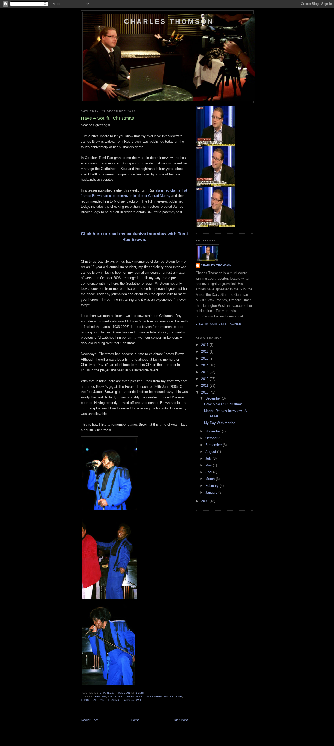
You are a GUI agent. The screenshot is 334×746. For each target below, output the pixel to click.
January (211, 492)
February (212, 486)
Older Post (180, 720)
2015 (205, 358)
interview (153, 696)
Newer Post (89, 720)
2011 (205, 386)
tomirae (115, 700)
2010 (205, 392)
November (213, 431)
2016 (205, 352)
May (209, 465)
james (169, 696)
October (211, 438)
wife (140, 700)
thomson (88, 700)
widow (129, 700)
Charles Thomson (169, 21)
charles (115, 696)
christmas (133, 696)
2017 (205, 345)
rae (179, 696)
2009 (205, 501)
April (209, 472)
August (211, 452)
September (214, 445)
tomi (102, 700)
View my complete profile (218, 323)
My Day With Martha (219, 423)
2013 (205, 372)
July (209, 458)
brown (100, 696)
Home (135, 720)
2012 (205, 379)
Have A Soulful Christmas (223, 404)
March (210, 479)
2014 (205, 365)
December (213, 398)
